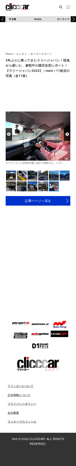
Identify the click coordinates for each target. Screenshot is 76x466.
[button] (73, 19)
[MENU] (68, 7)
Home (38, 19)
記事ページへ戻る (38, 200)
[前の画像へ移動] (9, 134)
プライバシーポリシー (22, 404)
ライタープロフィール (22, 421)
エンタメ (21, 54)
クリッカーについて (21, 386)
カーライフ (63, 19)
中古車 (12, 19)
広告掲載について (19, 395)
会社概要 (13, 413)
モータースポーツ (41, 54)
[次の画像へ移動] (67, 134)
